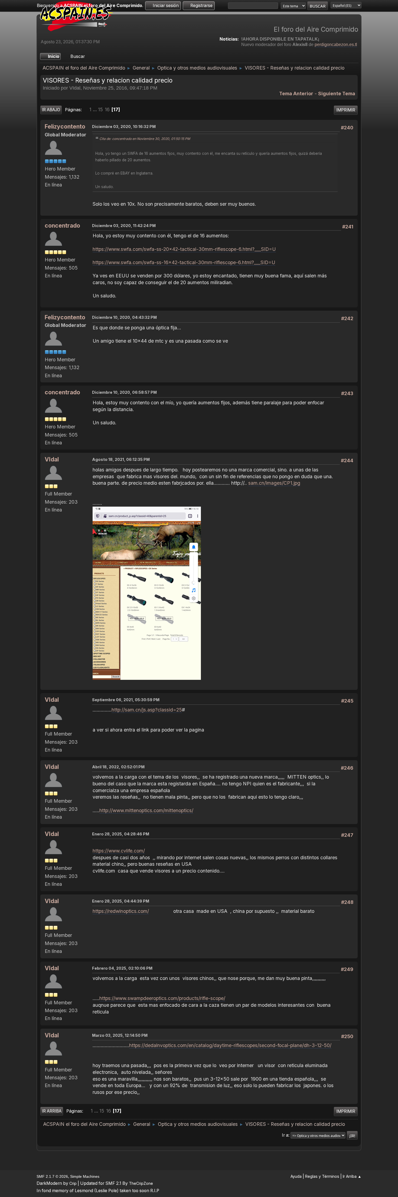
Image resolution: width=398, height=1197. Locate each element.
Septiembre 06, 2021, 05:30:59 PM (125, 699)
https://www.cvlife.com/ (119, 851)
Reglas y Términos (322, 1176)
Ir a (285, 1135)
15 (100, 109)
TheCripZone (141, 1183)
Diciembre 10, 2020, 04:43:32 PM (124, 317)
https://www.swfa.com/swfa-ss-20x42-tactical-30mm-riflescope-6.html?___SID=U (184, 249)
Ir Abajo (51, 109)
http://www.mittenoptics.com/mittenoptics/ (146, 810)
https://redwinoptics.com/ (121, 911)
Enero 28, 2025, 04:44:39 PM (120, 901)
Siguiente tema (336, 93)
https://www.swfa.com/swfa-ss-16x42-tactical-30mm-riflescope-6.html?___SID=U (184, 262)
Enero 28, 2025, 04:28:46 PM (120, 834)
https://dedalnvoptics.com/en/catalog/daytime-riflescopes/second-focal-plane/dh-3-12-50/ (230, 1045)
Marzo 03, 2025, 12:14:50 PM (120, 1035)
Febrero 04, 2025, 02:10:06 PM (122, 968)
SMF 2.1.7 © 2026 (52, 1176)
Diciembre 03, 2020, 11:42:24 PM (124, 225)
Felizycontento (65, 126)
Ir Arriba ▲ (352, 1176)
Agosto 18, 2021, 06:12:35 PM (121, 459)
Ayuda (296, 1176)
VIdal (52, 459)
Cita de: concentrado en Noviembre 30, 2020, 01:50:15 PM (144, 139)
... (95, 109)
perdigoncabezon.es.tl (336, 44)
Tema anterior (296, 93)
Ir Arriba (51, 1111)
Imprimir (345, 110)
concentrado (62, 225)
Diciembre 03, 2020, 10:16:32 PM (124, 126)
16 (107, 109)
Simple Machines (84, 1176)
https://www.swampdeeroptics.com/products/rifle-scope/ (162, 998)
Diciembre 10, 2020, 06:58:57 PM (124, 392)
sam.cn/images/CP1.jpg (274, 483)
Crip (73, 1183)
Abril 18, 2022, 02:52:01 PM (118, 767)
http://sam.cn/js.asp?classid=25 (147, 710)
